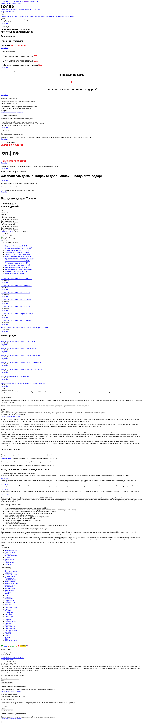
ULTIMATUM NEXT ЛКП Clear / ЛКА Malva (16, 300)
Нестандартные (18, 256)
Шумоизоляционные (19, 259)
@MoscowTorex (33, 1)
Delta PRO (8, 611)
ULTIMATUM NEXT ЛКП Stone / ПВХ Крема (16, 286)
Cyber (6, 595)
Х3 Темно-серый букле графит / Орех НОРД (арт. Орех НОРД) (21, 369)
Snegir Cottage (9, 616)
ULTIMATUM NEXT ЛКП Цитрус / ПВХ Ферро (17, 314)
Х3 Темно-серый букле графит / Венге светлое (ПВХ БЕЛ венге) (22, 362)
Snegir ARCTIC (10, 600)
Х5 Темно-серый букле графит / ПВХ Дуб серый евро (18, 348)
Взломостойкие (17, 265)
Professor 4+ (8, 618)
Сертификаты (9, 561)
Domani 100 (8, 614)
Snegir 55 (8, 632)
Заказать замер (16, 3)
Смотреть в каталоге (7, 231)
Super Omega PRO (11, 607)
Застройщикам (40, 16)
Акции (32, 16)
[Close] (1, 722)
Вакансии (8, 554)
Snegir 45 (8, 623)
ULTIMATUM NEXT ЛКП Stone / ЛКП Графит (16, 279)
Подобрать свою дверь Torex (10, 416)
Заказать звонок (6, 3)
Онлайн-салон (49, 16)
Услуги (27, 16)
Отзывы (7, 557)
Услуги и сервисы (11, 552)
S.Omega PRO (9, 613)
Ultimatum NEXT (10, 621)
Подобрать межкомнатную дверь (12, 112)
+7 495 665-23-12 (6, 1)
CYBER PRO (9, 599)
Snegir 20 (8, 633)
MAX (26, 1)
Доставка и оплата (18, 16)
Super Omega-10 (10, 628)
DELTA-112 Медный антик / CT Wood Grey (15, 376)
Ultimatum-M (9, 604)
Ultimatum (8, 625)
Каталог (9, 16)
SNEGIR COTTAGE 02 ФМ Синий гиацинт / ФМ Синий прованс (23, 383)
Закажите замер (6, 458)
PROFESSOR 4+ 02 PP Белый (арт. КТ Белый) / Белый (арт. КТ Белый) (24, 327)
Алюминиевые (17, 261)
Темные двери (17, 252)
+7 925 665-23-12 (18, 1)
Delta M (7, 637)
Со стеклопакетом (18, 248)
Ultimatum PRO (10, 602)
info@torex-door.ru (7, 659)
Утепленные (16, 263)
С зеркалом (16, 246)
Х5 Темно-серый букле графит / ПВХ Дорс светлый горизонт (21, 355)
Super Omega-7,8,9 (11, 630)
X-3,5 (6, 639)
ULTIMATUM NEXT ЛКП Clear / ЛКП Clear (15, 293)
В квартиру (16, 271)
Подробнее (4, 23)
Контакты (8, 564)
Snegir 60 (8, 619)
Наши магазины (60, 16)
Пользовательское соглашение (11, 691)
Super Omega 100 (10, 626)
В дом (14, 273)
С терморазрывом (18, 254)
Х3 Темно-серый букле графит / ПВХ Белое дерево (18, 341)
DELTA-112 (5, 479)
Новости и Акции (11, 556)
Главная (3, 16)
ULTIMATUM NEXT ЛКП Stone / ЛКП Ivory (16, 320)
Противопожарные (18, 269)
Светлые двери (17, 250)
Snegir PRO (8, 609)
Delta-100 (8, 635)
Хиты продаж (17, 267)
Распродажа (70, 16)
